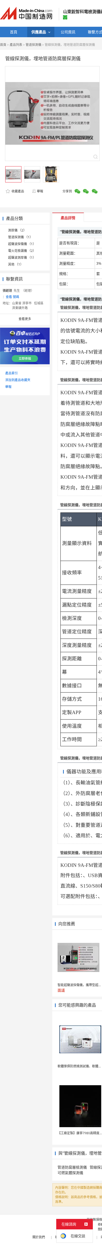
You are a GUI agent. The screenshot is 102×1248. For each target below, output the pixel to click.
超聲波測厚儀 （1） (22, 257)
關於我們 (38, 1237)
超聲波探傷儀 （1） (22, 244)
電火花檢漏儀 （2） (22, 250)
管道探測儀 (33, 44)
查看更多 (25, 319)
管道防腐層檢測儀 (72, 1167)
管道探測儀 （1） (20, 237)
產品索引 (11, 373)
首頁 (3, 44)
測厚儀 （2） (17, 230)
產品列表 (16, 44)
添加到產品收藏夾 (17, 380)
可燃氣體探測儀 (70, 1172)
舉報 (40, 191)
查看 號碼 (12, 297)
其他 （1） (15, 264)
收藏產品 (17, 191)
